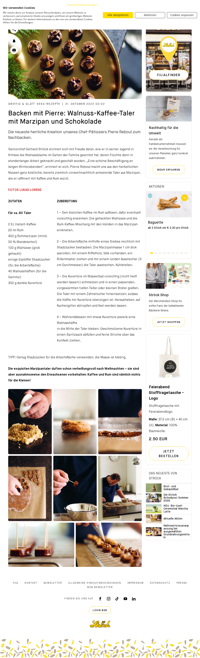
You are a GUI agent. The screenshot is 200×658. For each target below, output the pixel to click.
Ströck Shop (159, 295)
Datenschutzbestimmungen (82, 4)
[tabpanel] (169, 221)
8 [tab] (181, 253)
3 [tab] (160, 253)
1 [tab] (151, 253)
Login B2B (100, 610)
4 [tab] (164, 253)
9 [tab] (186, 253)
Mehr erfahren (171, 169)
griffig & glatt (21, 104)
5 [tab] (168, 253)
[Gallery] (30, 421)
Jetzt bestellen (169, 454)
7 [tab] (177, 253)
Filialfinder (168, 75)
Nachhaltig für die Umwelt (163, 130)
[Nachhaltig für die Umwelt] (169, 109)
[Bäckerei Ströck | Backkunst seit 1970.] (100, 624)
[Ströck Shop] (169, 276)
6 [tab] (173, 253)
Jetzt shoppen (171, 322)
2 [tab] (155, 253)
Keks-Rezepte (48, 104)
